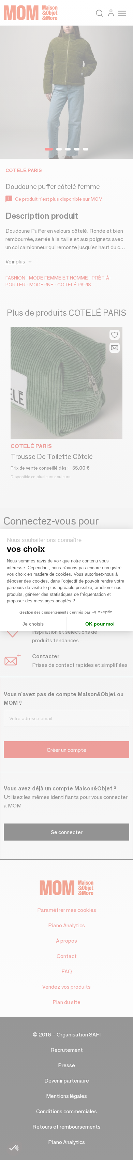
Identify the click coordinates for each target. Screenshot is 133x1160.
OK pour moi (100, 624)
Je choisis (33, 624)
